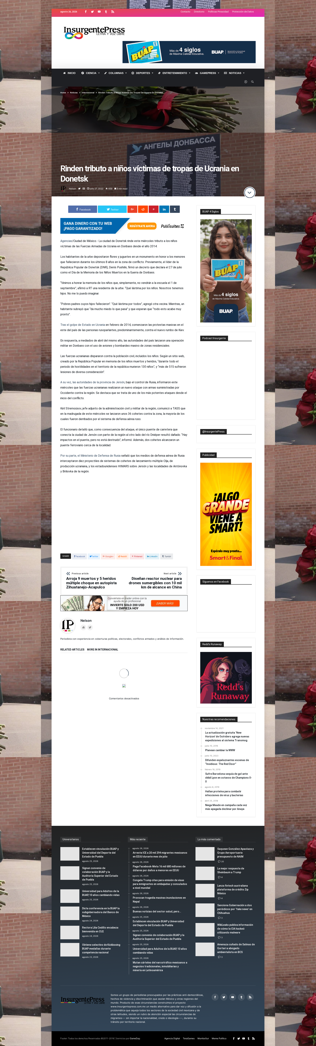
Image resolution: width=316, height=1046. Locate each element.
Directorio (199, 11)
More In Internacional (102, 649)
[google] (132, 209)
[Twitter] (92, 12)
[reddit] (143, 209)
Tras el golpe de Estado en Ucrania (82, 325)
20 (222, 861)
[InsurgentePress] (98, 22)
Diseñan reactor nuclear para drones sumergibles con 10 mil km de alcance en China (155, 581)
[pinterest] (154, 209)
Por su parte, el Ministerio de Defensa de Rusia (90, 455)
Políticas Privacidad (218, 11)
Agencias (66, 241)
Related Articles (72, 649)
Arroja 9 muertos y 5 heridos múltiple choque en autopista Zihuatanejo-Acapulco (91, 581)
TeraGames (189, 1038)
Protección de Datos (243, 11)
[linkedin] (164, 209)
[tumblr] (175, 209)
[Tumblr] (106, 12)
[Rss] (113, 12)
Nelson (72, 188)
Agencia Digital (172, 1038)
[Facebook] (86, 12)
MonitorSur (203, 1038)
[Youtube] (99, 12)
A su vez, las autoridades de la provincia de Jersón (92, 382)
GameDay (135, 1038)
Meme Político (219, 1038)
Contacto (185, 11)
